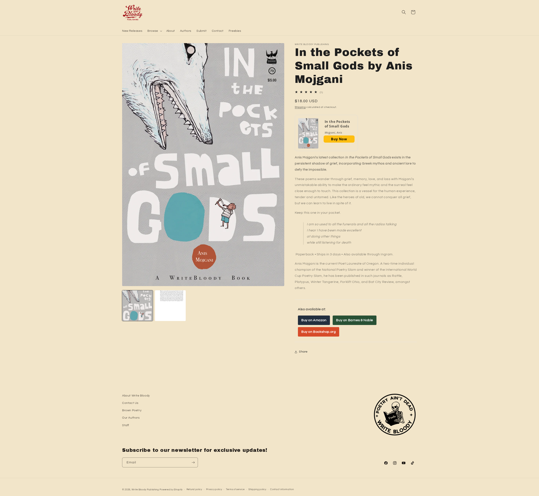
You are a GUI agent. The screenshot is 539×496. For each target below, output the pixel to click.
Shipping (300, 107)
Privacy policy (214, 489)
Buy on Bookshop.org (318, 331)
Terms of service (235, 489)
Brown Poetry (131, 410)
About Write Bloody (136, 395)
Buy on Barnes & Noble (354, 320)
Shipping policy (257, 489)
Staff (125, 425)
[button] (154, 31)
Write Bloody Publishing (145, 489)
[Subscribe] (193, 462)
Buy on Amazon (314, 320)
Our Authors (131, 417)
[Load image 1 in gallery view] (137, 305)
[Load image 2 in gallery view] (170, 305)
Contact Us (130, 403)
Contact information (282, 489)
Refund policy (194, 489)
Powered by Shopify (171, 489)
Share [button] (303, 351)
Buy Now (339, 139)
